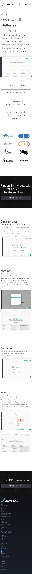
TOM (2, 518)
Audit (2, 510)
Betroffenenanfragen (6, 516)
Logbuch (3, 521)
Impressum (3, 569)
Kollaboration (4, 522)
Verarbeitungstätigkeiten (7, 512)
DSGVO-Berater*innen (6, 537)
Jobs (2, 564)
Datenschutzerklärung (6, 568)
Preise (2, 560)
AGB (2, 566)
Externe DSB (4, 538)
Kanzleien (3, 535)
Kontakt (3, 561)
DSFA (2, 525)
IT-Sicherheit (4, 540)
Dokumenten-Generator (6, 513)
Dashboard (3, 527)
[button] (25, 4)
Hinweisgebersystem (6, 529)
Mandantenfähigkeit (5, 508)
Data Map (3, 519)
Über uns (3, 563)
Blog (2, 546)
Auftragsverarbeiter (5, 524)
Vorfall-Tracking (4, 515)
